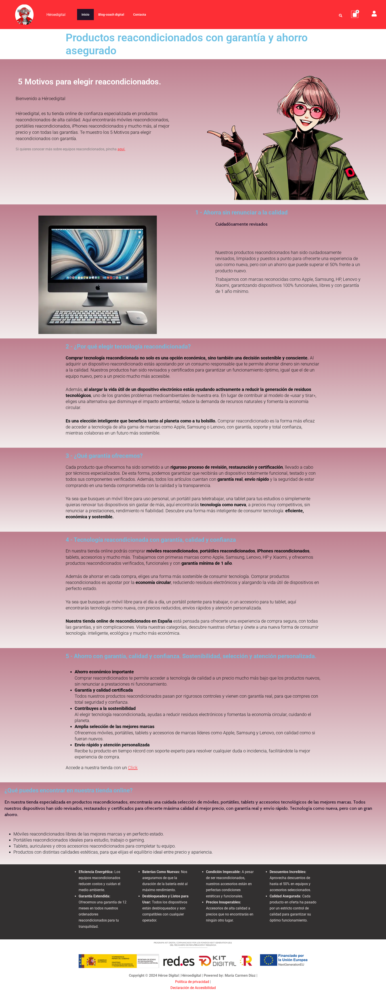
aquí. (121, 149)
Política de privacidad (192, 982)
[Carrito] (354, 14)
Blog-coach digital (111, 14)
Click (133, 767)
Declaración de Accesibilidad (193, 988)
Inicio (85, 14)
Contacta (139, 14)
